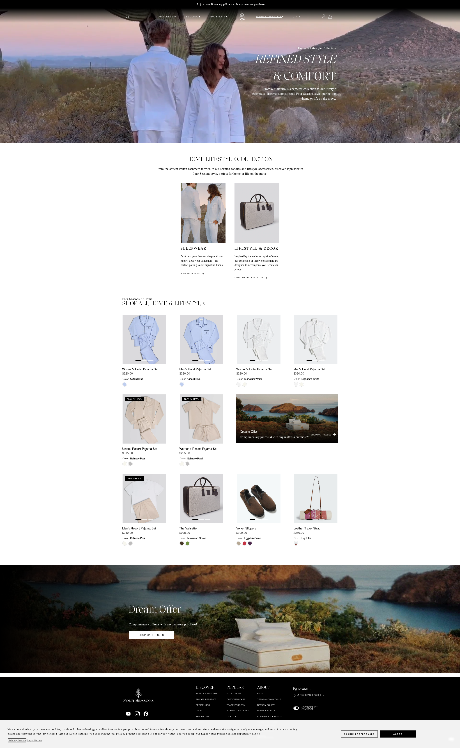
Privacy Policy (266, 710)
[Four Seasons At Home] (242, 17)
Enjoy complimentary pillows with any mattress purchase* (231, 4)
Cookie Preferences (359, 734)
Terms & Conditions (269, 699)
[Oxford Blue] (125, 384)
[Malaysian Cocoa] (182, 543)
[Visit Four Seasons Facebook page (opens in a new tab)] (145, 714)
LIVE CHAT (232, 716)
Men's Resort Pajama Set (139, 528)
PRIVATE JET (202, 716)
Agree (397, 734)
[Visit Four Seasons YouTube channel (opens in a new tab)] (128, 714)
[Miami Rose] (244, 543)
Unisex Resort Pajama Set (139, 449)
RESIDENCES (203, 705)
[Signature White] (239, 384)
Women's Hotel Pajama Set (140, 369)
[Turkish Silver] (130, 464)
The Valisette (188, 528)
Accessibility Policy (269, 716)
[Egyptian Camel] (239, 543)
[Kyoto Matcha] (187, 543)
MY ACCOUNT (234, 693)
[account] (324, 16)
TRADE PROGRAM (236, 705)
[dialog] (230, 734)
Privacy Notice (17, 740)
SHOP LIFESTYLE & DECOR (248, 278)
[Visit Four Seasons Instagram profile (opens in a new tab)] (137, 714)
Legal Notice (34, 740)
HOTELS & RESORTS (207, 693)
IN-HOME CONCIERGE (238, 710)
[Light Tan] (296, 543)
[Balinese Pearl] (244, 384)
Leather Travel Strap (306, 528)
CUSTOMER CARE (236, 699)
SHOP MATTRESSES (151, 635)
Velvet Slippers (246, 528)
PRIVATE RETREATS (206, 699)
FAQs (260, 693)
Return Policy (266, 705)
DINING (199, 710)
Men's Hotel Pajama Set (195, 369)
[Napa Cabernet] (250, 543)
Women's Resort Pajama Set (198, 449)
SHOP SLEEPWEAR (190, 273)
